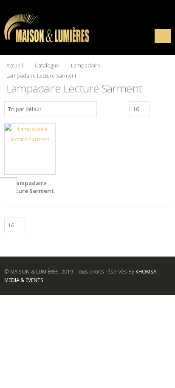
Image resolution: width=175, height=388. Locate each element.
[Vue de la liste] (167, 108)
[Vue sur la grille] (157, 108)
